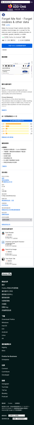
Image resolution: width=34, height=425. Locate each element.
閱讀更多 (4, 110)
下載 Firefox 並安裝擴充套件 (17, 45)
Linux (4, 335)
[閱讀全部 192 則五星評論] (17, 124)
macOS (4, 326)
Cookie (10, 403)
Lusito (8, 25)
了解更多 (4, 166)
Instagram (5, 384)
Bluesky (4, 393)
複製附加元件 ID (7, 182)
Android (4, 332)
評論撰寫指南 (6, 310)
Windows (5, 322)
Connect (5, 368)
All (3, 338)
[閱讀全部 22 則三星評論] (17, 128)
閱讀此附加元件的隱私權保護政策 (11, 209)
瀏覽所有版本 (5, 214)
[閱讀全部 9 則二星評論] (17, 131)
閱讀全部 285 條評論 (7, 137)
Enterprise (5, 359)
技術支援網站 (5, 180)
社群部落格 (6, 301)
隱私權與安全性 (6, 200)
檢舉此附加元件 (6, 224)
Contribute (6, 372)
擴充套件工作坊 (7, 291)
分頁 (12, 200)
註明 (6, 406)
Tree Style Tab (10, 258)
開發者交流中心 (7, 294)
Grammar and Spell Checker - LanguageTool (15, 242)
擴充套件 (10, 9)
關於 (3, 285)
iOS (3, 329)
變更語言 (4, 415)
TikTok (4, 390)
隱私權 (3, 403)
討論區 (4, 304)
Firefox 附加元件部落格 (10, 288)
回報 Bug (5, 307)
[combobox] (15, 2)
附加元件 (5, 282)
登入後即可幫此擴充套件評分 (17, 120)
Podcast (5, 396)
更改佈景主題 (5, 418)
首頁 (3, 178)
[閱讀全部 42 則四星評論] (17, 126)
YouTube (5, 387)
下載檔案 (4, 49)
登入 (32, 2)
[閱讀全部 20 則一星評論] (17, 133)
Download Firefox (8, 319)
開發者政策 (6, 298)
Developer (5, 375)
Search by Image (11, 249)
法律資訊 (17, 403)
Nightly (4, 347)
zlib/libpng (5, 205)
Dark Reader (9, 232)
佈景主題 (17, 9)
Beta (3, 350)
